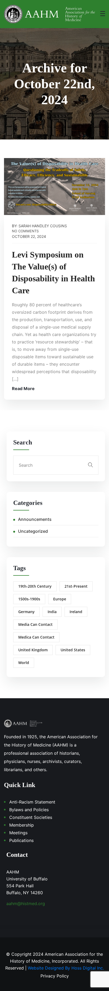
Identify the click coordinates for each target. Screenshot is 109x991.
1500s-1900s (29, 598)
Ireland (76, 611)
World (23, 662)
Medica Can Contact (36, 637)
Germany (26, 611)
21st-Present (76, 586)
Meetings (18, 832)
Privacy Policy (54, 976)
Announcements (35, 519)
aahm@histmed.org (25, 903)
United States (73, 649)
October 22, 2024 (29, 236)
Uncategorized (33, 531)
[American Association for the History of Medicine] (49, 14)
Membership (21, 825)
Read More (23, 388)
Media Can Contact (35, 624)
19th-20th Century (35, 586)
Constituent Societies (30, 817)
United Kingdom (33, 649)
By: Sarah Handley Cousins (39, 226)
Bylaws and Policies (29, 809)
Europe (59, 598)
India (52, 611)
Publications (21, 840)
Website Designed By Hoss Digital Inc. (66, 968)
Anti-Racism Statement (32, 802)
